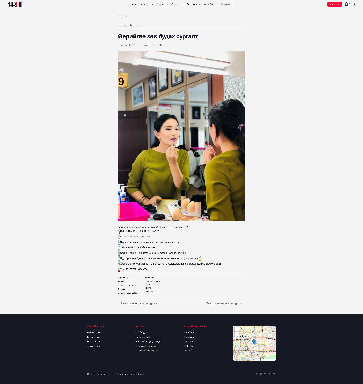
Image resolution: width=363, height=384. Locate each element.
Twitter (187, 350)
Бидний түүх (93, 337)
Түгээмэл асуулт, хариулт (148, 341)
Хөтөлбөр (209, 4)
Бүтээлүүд (192, 4)
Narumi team (94, 341)
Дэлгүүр (176, 4)
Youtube (188, 341)
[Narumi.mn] (15, 4)
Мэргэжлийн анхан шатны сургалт (139, 303)
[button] (254, 342)
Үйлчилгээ (145, 4)
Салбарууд (141, 332)
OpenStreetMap (269, 359)
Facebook (189, 332)
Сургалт (161, 4)
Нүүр (133, 4)
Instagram (189, 337)
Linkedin (188, 346)
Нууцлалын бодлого (146, 346)
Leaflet (257, 359)
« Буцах (122, 16)
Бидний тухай (94, 332)
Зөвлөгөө (225, 4)
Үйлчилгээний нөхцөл (147, 350)
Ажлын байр (93, 346)
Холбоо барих (143, 337)
